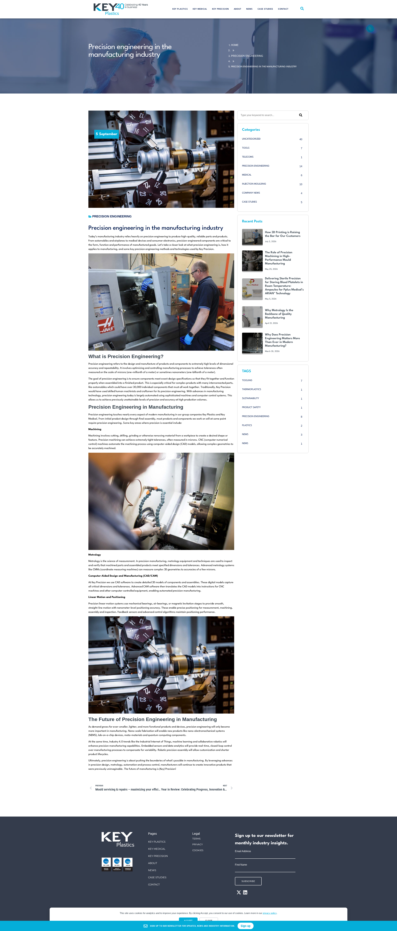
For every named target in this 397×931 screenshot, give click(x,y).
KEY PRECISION (220, 9)
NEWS (249, 9)
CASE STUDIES (265, 9)
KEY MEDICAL (200, 9)
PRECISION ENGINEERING (247, 56)
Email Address (243, 851)
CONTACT (283, 9)
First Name (241, 865)
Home (235, 45)
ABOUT (237, 9)
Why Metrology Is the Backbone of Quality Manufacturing (279, 314)
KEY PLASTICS (180, 9)
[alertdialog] (198, 926)
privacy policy (270, 913)
